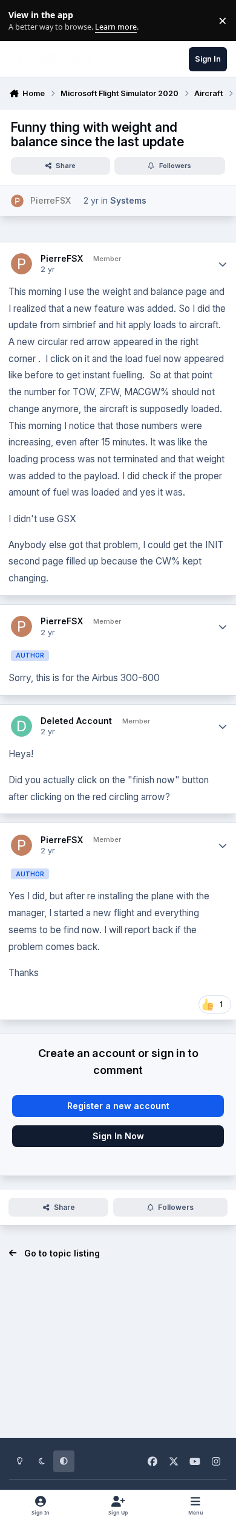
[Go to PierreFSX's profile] (17, 201)
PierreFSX (62, 258)
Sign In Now (118, 1136)
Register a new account (118, 1106)
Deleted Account (76, 721)
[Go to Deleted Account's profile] (21, 726)
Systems (128, 200)
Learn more (23, 21)
